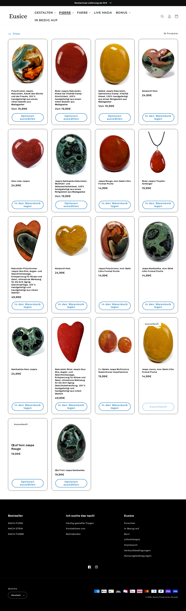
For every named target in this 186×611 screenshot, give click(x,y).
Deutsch (16, 595)
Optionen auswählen (27, 117)
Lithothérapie (132, 539)
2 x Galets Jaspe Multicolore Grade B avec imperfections (113, 370)
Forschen (129, 523)
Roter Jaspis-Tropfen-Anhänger (154, 182)
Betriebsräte (73, 534)
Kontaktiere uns (75, 528)
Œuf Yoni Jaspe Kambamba (70, 470)
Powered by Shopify (168, 597)
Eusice (156, 597)
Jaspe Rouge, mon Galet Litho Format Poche (114, 182)
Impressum (131, 545)
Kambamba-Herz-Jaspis (24, 369)
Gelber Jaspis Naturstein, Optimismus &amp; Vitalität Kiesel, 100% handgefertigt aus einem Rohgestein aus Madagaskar (113, 96)
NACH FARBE (16, 534)
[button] (45, 13)
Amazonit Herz (150, 91)
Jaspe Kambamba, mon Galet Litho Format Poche (157, 269)
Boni (127, 534)
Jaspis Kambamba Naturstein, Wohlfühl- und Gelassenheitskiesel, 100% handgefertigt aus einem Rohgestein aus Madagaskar (71, 186)
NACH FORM (15, 523)
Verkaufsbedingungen (137, 550)
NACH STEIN (15, 528)
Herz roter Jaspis (20, 181)
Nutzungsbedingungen (138, 555)
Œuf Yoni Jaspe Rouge (22, 447)
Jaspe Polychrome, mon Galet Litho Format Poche (114, 269)
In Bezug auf (131, 528)
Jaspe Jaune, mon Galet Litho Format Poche (158, 370)
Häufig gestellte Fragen (80, 523)
